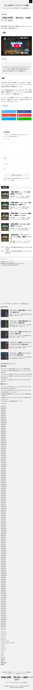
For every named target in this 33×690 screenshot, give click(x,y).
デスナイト (3, 639)
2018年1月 (3, 592)
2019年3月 (3, 566)
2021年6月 (3, 517)
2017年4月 (3, 608)
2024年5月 (3, 453)
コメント (6, 138)
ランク (2, 653)
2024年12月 (4, 440)
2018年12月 (4, 572)
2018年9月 (3, 577)
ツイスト (3, 637)
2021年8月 (3, 513)
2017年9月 (3, 599)
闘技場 (2, 664)
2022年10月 (4, 488)
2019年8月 (3, 557)
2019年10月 (4, 553)
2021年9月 (3, 511)
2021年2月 (3, 524)
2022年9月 (3, 490)
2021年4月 (3, 521)
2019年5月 (3, 562)
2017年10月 (4, 597)
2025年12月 (4, 419)
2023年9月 (3, 468)
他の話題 (3, 659)
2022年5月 (3, 497)
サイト (5, 169)
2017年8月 (3, 601)
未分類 (2, 660)
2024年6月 (3, 451)
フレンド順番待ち (27, 672)
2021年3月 (3, 522)
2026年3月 (3, 413)
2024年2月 (3, 459)
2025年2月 (3, 437)
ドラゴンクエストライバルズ (8, 642)
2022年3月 (3, 501)
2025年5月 (3, 431)
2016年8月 (3, 622)
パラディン (3, 648)
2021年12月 (4, 506)
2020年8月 (3, 535)
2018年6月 (3, 582)
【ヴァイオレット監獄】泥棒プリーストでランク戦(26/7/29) (15, 368)
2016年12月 (4, 615)
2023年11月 (3, 464)
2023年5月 (3, 475)
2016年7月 (3, 624)
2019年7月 (3, 559)
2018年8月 (3, 579)
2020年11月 (3, 530)
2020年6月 (3, 539)
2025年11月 (3, 420)
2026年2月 (3, 415)
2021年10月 (4, 510)
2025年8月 (3, 426)
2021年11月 (3, 508)
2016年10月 (4, 619)
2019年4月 (3, 564)
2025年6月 (3, 430)
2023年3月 (3, 479)
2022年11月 (3, 486)
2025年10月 (4, 422)
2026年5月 (3, 409)
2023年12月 (4, 462)
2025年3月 (3, 435)
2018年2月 (3, 590)
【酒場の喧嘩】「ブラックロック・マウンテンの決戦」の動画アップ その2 (20, 236)
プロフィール (24, 673)
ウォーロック (4, 633)
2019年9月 (3, 555)
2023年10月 (4, 466)
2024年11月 (3, 442)
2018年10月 (4, 575)
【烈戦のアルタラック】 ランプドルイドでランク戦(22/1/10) (15, 397)
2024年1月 (3, 460)
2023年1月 (3, 482)
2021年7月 (3, 515)
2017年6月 (3, 604)
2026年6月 (3, 408)
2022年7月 (3, 493)
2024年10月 (4, 444)
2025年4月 (3, 433)
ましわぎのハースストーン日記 (16, 5)
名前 (5, 158)
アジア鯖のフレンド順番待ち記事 (9, 401)
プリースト (3, 649)
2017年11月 (3, 595)
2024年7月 (3, 450)
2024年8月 (3, 448)
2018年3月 (3, 588)
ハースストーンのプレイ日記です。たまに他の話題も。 (16, 682)
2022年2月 (3, 502)
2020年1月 (3, 548)
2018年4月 (3, 586)
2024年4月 (3, 455)
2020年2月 (3, 546)
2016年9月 (3, 621)
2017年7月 (3, 602)
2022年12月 (4, 484)
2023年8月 (3, 470)
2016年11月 (3, 617)
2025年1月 (3, 439)
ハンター (3, 646)
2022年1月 (3, 504)
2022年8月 (3, 491)
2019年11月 (3, 551)
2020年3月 (3, 544)
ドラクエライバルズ (10, 673)
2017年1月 (3, 613)
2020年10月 (4, 531)
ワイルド (3, 657)
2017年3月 (3, 610)
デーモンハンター (5, 640)
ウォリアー (3, 631)
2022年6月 (3, 495)
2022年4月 (3, 499)
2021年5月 (3, 519)
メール (5, 163)
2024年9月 (3, 446)
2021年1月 (3, 526)
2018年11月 (3, 573)
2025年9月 (3, 424)
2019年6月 (3, 561)
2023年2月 (3, 480)
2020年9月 (3, 533)
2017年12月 (4, 593)
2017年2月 (3, 612)
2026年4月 (3, 411)
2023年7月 (3, 471)
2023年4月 (3, 477)
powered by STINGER (18, 687)
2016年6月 (3, 626)
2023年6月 (3, 473)
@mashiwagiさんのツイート (8, 363)
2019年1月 (3, 570)
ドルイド (3, 644)
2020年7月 (3, 537)
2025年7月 (3, 428)
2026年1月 (3, 417)
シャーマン (3, 635)
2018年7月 (3, 581)
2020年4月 (3, 542)
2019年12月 (4, 550)
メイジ (2, 651)
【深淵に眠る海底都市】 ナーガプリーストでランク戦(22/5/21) (16, 393)
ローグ (2, 655)
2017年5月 (3, 606)
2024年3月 (3, 457)
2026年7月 (3, 406)
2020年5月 (3, 541)
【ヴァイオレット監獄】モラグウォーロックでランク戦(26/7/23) (16, 374)
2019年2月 (3, 568)
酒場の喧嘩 (5, 105)
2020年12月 (4, 528)
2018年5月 (3, 584)
